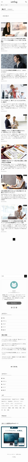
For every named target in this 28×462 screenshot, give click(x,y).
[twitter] (12, 307)
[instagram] (14, 307)
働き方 (4, 329)
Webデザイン (4, 401)
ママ (24, 405)
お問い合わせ (18, 454)
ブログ (4, 324)
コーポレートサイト (5, 405)
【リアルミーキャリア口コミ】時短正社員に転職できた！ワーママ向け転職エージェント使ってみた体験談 (14, 349)
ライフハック (4, 407)
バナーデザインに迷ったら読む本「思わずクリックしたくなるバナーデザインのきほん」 (14, 340)
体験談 (9, 407)
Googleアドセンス (15, 399)
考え (5, 410)
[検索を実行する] (25, 276)
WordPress (10, 401)
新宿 (20, 407)
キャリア (7, 403)
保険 (13, 407)
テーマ (12, 405)
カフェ (3, 403)
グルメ (12, 403)
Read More (14, 303)
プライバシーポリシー (11, 454)
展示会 (16, 407)
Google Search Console (6, 399)
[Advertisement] (14, 259)
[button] (26, 2)
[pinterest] (16, 307)
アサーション (16, 401)
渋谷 (23, 407)
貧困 (8, 410)
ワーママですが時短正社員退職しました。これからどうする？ (14, 353)
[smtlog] (14, 2)
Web (4, 318)
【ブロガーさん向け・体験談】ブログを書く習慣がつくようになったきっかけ (14, 357)
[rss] (16, 366)
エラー (21, 401)
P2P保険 (22, 399)
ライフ (4, 327)
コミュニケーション (18, 403)
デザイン (5, 321)
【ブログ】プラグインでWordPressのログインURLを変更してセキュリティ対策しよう (14, 344)
